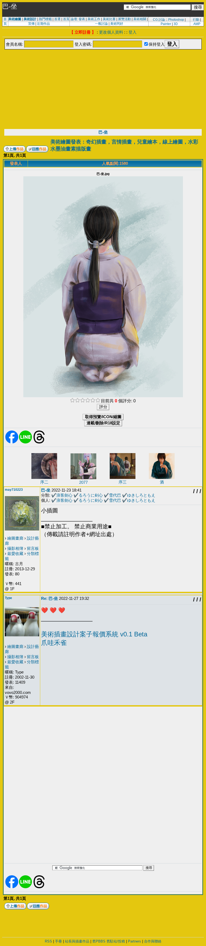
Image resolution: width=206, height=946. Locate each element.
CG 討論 (159, 20)
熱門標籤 (45, 19)
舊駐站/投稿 (115, 941)
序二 (44, 482)
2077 (83, 482)
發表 (82, 19)
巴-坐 (103, 132)
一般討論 (101, 24)
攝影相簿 (15, 548)
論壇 (74, 19)
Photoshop (176, 20)
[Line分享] (25, 442)
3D (176, 24)
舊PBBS (98, 941)
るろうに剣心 (91, 495)
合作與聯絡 (152, 941)
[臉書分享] (11, 442)
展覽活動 (124, 19)
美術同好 (116, 24)
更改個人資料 (111, 32)
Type (8, 598)
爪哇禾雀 (54, 642)
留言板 (33, 548)
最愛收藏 (15, 553)
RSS (48, 941)
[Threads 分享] (39, 442)
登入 (132, 32)
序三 (123, 482)
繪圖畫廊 (15, 538)
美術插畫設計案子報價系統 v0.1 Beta (94, 634)
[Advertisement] (103, 88)
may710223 (14, 490)
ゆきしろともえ (141, 495)
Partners (134, 941)
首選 (57, 19)
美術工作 (93, 19)
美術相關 (139, 19)
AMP (196, 24)
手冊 (58, 941)
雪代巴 (115, 495)
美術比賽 (109, 19)
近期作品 (43, 24)
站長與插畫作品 (77, 941)
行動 (196, 20)
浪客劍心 (64, 495)
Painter (166, 24)
